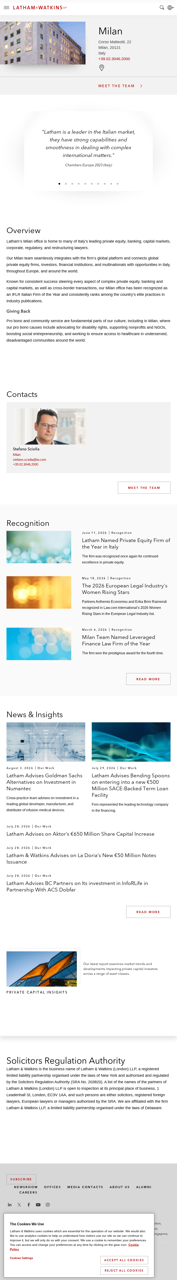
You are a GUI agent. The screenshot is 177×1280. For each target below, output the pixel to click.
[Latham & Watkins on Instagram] (47, 1205)
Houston (155, 1223)
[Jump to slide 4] (79, 183)
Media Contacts (85, 1187)
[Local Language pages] (170, 7)
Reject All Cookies (124, 1270)
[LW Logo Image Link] (40, 7)
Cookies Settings (21, 1258)
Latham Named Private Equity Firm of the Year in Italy (126, 543)
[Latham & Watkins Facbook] (28, 1205)
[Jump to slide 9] (111, 183)
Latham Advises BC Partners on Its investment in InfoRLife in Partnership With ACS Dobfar (77, 886)
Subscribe (21, 1179)
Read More (148, 679)
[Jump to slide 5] (85, 183)
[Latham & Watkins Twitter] (19, 1205)
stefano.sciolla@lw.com (29, 459)
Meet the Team (144, 488)
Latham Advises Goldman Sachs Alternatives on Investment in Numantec (44, 782)
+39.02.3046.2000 (114, 59)
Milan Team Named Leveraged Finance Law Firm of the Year (118, 640)
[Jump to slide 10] (117, 183)
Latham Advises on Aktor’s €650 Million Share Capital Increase (80, 834)
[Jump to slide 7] (98, 183)
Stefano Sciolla (26, 448)
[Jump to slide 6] (91, 183)
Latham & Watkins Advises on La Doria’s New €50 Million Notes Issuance (81, 858)
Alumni (144, 1187)
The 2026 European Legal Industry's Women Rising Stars (125, 588)
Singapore (160, 1234)
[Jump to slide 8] (104, 183)
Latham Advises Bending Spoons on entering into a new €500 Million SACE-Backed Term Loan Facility (131, 785)
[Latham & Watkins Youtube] (38, 1205)
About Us (120, 1187)
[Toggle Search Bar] (162, 7)
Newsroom (26, 1187)
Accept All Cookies (124, 1260)
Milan (17, 454)
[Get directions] (101, 68)
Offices (52, 1187)
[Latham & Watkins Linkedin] (9, 1205)
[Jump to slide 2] (66, 183)
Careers (28, 1192)
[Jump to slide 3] (72, 183)
